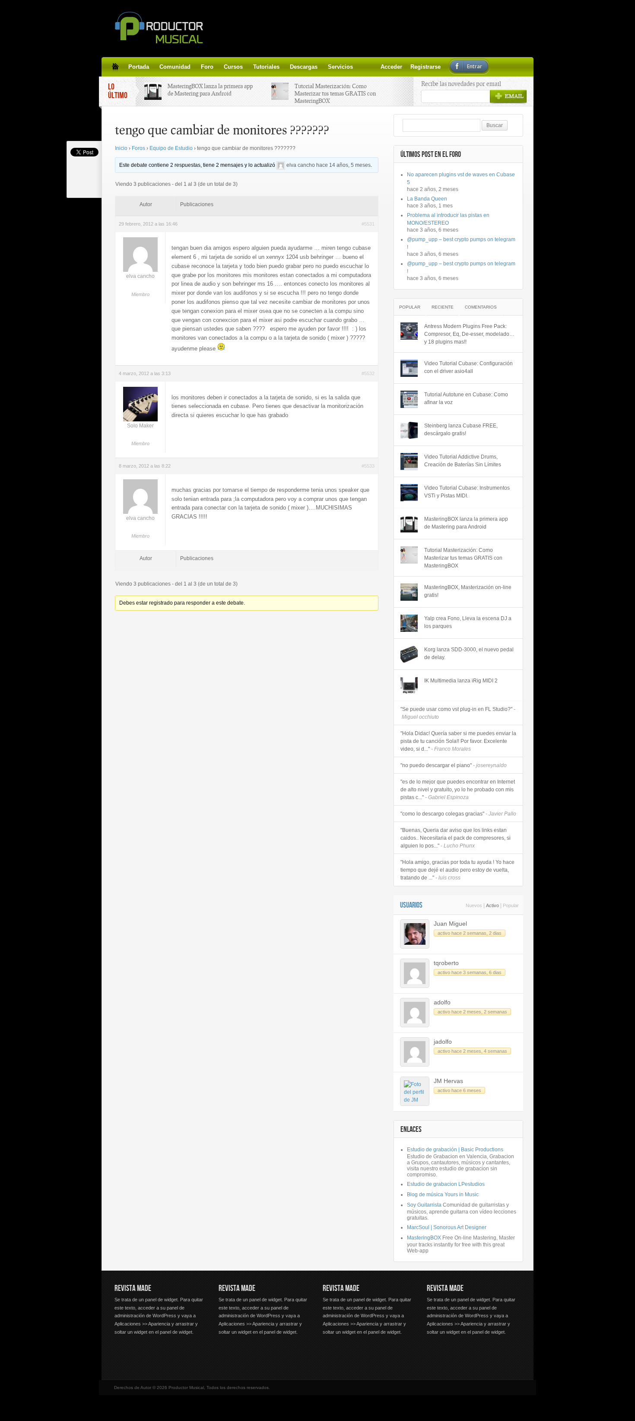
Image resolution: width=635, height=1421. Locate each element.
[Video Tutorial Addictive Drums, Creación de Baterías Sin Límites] (409, 461)
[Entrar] (384, 66)
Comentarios (481, 307)
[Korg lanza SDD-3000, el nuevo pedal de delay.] (409, 654)
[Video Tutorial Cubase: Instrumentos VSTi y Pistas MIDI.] (409, 492)
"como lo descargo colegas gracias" (458, 814)
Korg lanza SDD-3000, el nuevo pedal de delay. (469, 653)
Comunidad (174, 67)
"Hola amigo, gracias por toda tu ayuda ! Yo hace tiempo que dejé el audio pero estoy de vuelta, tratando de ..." (457, 870)
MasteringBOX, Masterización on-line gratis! (467, 591)
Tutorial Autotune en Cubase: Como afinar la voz (466, 398)
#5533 (368, 465)
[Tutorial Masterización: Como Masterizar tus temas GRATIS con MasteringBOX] (409, 555)
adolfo (442, 1002)
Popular (409, 307)
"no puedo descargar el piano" (453, 765)
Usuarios (411, 905)
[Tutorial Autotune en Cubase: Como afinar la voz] (409, 399)
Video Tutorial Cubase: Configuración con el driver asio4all (468, 367)
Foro (207, 67)
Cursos (233, 67)
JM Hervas (448, 1080)
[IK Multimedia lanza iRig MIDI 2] (409, 685)
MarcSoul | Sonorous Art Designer (446, 1227)
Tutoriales (266, 67)
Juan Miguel (450, 923)
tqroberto (446, 962)
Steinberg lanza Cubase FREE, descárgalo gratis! (461, 429)
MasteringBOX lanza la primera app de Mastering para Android (210, 90)
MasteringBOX (424, 1238)
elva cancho (300, 165)
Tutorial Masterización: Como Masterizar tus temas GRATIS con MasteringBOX (335, 93)
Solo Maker (140, 426)
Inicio (121, 148)
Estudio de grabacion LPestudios (446, 1184)
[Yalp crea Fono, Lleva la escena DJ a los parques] (409, 623)
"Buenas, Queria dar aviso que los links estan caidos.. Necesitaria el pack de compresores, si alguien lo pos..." (455, 838)
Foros (138, 148)
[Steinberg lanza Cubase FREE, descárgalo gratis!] (409, 430)
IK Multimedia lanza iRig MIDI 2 (461, 681)
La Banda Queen (427, 199)
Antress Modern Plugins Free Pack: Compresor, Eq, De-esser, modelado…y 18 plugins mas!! (469, 334)
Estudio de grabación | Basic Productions (455, 1150)
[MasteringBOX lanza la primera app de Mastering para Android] (409, 523)
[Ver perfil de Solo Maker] (140, 420)
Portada (138, 67)
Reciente (443, 307)
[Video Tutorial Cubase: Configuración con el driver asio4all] (409, 368)
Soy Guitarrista (424, 1205)
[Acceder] (363, 66)
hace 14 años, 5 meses (343, 165)
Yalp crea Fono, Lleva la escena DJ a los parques (467, 622)
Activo (492, 905)
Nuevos (474, 905)
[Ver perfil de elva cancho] (280, 165)
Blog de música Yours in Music (443, 1195)
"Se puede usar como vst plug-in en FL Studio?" (457, 713)
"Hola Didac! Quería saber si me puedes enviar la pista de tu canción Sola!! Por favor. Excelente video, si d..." (458, 741)
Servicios (340, 67)
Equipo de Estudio (171, 148)
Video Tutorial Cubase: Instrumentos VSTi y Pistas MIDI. (467, 492)
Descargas (304, 67)
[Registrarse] (373, 66)
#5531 (368, 223)
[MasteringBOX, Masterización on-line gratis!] (409, 592)
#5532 (368, 373)
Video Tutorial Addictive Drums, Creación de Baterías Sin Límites (462, 461)
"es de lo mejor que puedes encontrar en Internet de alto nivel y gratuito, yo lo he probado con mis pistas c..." (457, 789)
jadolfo (443, 1041)
